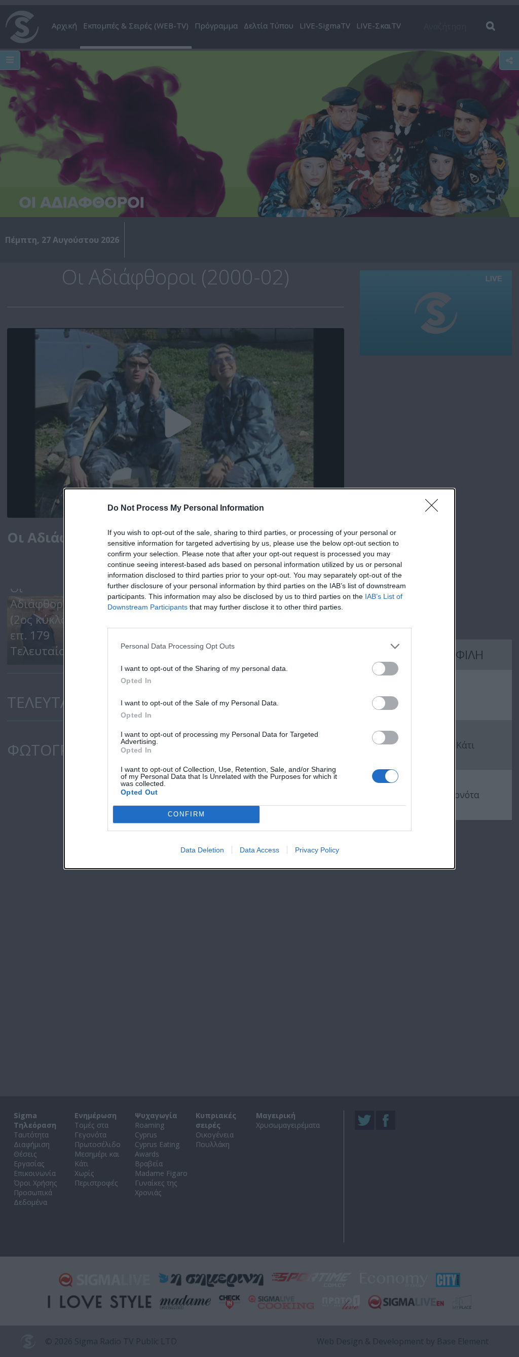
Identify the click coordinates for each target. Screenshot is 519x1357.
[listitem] (259, 646)
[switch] (385, 668)
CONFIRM (186, 814)
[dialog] (259, 679)
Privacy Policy (317, 850)
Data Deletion (202, 850)
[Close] (434, 508)
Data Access (259, 850)
